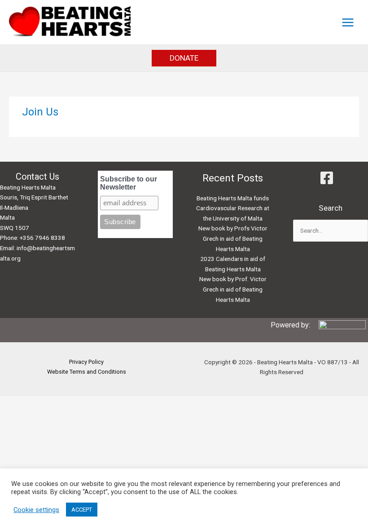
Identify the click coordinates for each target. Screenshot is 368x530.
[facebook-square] (330, 178)
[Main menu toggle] (348, 22)
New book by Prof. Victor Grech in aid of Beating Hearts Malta (233, 289)
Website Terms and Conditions (86, 371)
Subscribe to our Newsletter (128, 183)
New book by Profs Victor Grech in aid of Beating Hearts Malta (232, 238)
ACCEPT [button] (81, 509)
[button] (184, 58)
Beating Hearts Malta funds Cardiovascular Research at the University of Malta (232, 208)
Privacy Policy (86, 361)
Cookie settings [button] (36, 510)
